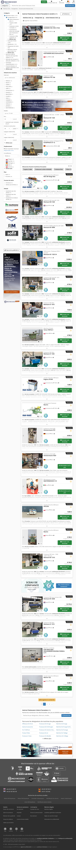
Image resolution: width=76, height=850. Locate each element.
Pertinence (66, 14)
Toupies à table (13, 23)
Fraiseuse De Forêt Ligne (46, 727)
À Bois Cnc (69, 169)
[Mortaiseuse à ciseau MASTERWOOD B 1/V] (32, 486)
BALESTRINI (9, 94)
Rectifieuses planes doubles (45, 802)
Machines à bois (12, 15)
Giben (8, 98)
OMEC (8, 88)
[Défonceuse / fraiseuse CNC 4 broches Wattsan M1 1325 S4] (32, 258)
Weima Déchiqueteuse (9, 798)
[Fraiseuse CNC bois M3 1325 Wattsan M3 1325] (32, 207)
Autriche (11, 167)
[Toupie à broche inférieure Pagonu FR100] (32, 384)
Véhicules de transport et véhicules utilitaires (12, 60)
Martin (8, 82)
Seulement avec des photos (11, 191)
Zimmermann (10, 90)
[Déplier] (47, 47)
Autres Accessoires (27, 727)
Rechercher (70, 5)
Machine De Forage (61, 724)
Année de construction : (10, 126)
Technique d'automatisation (11, 63)
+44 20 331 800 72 (11, 789)
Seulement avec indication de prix (12, 122)
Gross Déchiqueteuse (30, 802)
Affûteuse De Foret (27, 724)
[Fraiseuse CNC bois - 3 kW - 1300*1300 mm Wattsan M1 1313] (32, 561)
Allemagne (11, 163)
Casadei (8, 96)
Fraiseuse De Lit (43, 733)
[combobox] (11, 156)
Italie (10, 165)
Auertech (9, 92)
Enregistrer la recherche (47, 700)
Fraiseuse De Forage (45, 724)
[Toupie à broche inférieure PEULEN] (32, 511)
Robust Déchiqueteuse (23, 798)
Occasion (9, 176)
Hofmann (9, 104)
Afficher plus (47, 738)
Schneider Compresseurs (37, 798)
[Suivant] (41, 33)
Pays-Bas (11, 161)
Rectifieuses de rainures (52, 798)
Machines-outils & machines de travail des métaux (12, 55)
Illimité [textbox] (7, 156)
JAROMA (8, 106)
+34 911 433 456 (45, 791)
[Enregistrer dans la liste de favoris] (71, 28)
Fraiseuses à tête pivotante (13, 36)
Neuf (8, 174)
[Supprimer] (32, 18)
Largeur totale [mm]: (9, 137)
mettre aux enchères (64, 109)
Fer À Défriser (26, 730)
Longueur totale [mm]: (9, 131)
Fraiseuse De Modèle (45, 736)
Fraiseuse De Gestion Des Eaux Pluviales (50, 730)
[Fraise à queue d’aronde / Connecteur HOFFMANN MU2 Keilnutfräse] (32, 58)
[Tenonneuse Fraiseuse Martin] (32, 410)
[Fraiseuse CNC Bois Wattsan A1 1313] (32, 629)
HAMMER (9, 100)
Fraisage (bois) (12, 17)
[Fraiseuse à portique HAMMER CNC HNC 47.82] (32, 33)
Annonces (9, 182)
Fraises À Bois (26, 733)
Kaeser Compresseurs (66, 798)
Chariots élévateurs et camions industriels (12, 66)
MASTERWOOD (10, 108)
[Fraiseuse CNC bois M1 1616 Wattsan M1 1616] (32, 284)
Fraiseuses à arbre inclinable (14, 26)
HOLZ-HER (9, 86)
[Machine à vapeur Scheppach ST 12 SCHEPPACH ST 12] (32, 148)
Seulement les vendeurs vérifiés (12, 198)
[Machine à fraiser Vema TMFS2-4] (32, 335)
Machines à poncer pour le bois (12, 50)
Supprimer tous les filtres (30, 20)
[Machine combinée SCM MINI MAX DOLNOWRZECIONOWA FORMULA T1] (32, 655)
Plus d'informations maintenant (63, 585)
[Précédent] (23, 33)
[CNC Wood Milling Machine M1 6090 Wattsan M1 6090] (32, 232)
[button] (73, 1)
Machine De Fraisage (62, 730)
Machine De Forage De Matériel (65, 727)
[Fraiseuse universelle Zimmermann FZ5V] (32, 461)
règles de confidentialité (26, 847)
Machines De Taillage (62, 736)
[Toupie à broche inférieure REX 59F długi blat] (32, 182)
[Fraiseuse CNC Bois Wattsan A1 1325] (32, 359)
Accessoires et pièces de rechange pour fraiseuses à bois (14, 32)
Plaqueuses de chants (13, 46)
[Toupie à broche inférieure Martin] (32, 537)
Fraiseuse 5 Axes (26, 736)
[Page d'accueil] (1, 8)
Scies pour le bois (12, 41)
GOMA (8, 84)
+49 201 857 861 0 (46, 789)
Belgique (9, 150)
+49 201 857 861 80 (11, 791)
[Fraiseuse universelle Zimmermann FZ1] (32, 435)
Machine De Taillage (61, 733)
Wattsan (9, 80)
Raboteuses (12, 44)
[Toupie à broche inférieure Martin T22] (32, 683)
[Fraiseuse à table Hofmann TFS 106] (32, 83)
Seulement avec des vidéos (11, 195)
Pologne (11, 159)
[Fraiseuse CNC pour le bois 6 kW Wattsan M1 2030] (32, 604)
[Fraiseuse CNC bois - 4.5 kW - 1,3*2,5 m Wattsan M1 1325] (32, 121)
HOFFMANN (9, 102)
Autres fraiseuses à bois (14, 20)
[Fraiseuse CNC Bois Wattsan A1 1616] (32, 309)
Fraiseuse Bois (58, 169)
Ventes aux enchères (12, 184)
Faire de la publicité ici (12, 250)
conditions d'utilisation (42, 847)
